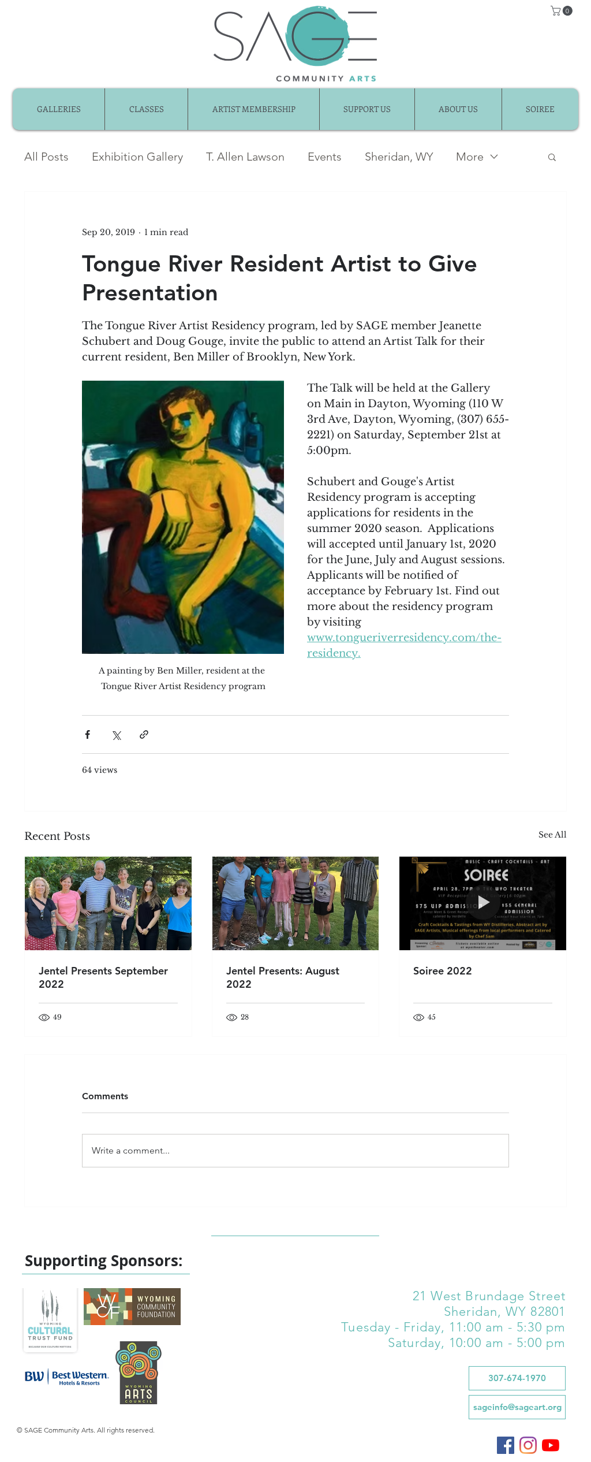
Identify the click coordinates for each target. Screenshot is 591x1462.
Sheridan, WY (399, 156)
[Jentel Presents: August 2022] (295, 903)
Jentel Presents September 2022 (103, 977)
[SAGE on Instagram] (528, 1445)
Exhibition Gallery (137, 156)
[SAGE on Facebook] (505, 1445)
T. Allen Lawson (245, 156)
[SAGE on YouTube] (550, 1445)
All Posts (46, 156)
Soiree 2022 (442, 970)
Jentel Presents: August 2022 (282, 977)
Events (325, 156)
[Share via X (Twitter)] (115, 734)
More (470, 156)
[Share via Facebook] (87, 734)
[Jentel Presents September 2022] (108, 903)
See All (552, 834)
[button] (563, 11)
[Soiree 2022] (482, 903)
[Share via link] (144, 734)
